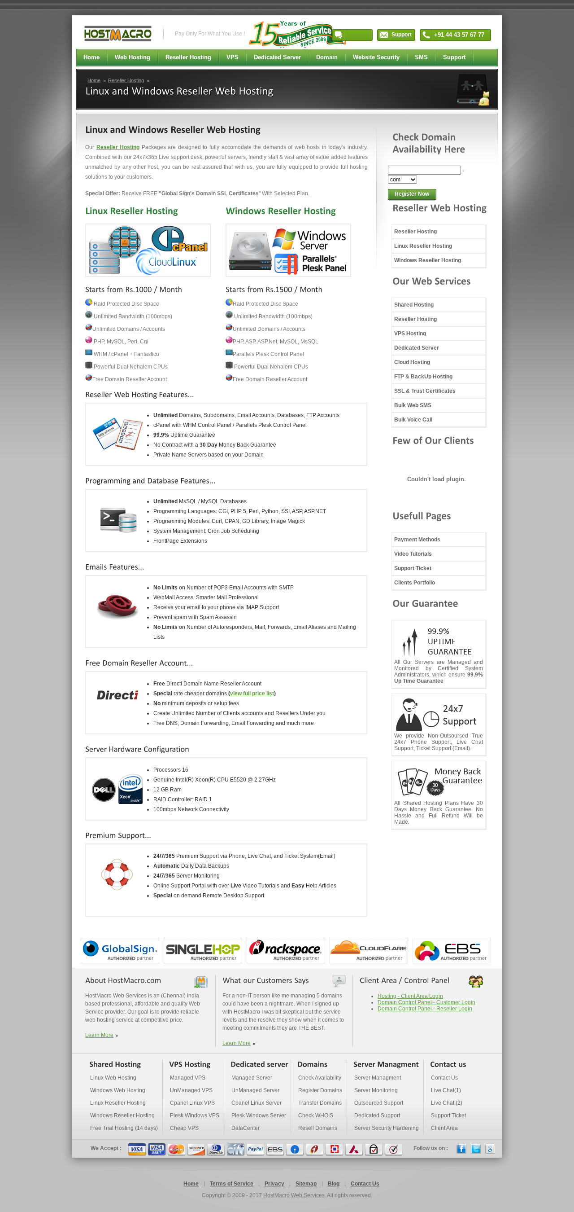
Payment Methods (417, 539)
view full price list (252, 693)
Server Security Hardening (386, 1128)
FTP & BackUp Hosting (423, 376)
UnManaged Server (255, 1090)
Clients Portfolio (414, 583)
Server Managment (377, 1078)
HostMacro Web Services (294, 1195)
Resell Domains (317, 1128)
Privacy (274, 1184)
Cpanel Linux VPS (192, 1103)
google (490, 1148)
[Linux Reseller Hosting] (131, 210)
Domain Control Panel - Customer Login (426, 1002)
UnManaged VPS (191, 1090)
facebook (461, 1148)
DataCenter (245, 1128)
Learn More (99, 1035)
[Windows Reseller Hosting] (281, 210)
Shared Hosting (414, 305)
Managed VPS (187, 1078)
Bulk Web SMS (412, 405)
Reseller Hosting (126, 80)
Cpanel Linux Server (256, 1103)
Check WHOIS (315, 1115)
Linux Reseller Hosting (423, 246)
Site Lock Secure (374, 1149)
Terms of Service (231, 1184)
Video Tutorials (413, 554)
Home (93, 80)
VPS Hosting (410, 333)
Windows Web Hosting (117, 1090)
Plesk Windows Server (258, 1115)
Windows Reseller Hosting (427, 260)
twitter (475, 1148)
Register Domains (320, 1090)
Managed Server (251, 1078)
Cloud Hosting (412, 362)
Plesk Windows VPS (194, 1115)
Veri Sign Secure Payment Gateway (393, 1149)
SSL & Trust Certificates (425, 391)
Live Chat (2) (446, 1103)
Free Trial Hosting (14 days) (124, 1128)
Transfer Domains (320, 1103)
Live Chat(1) (446, 1090)
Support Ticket (412, 568)
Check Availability (319, 1078)
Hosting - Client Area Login (410, 996)
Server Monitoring (376, 1090)
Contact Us (444, 1078)
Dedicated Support (377, 1115)
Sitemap (306, 1184)
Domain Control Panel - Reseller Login (425, 1009)
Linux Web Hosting (113, 1078)
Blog (333, 1184)
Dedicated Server (416, 348)
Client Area (444, 1128)
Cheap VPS (184, 1128)
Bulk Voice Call (413, 420)
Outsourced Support (378, 1103)
